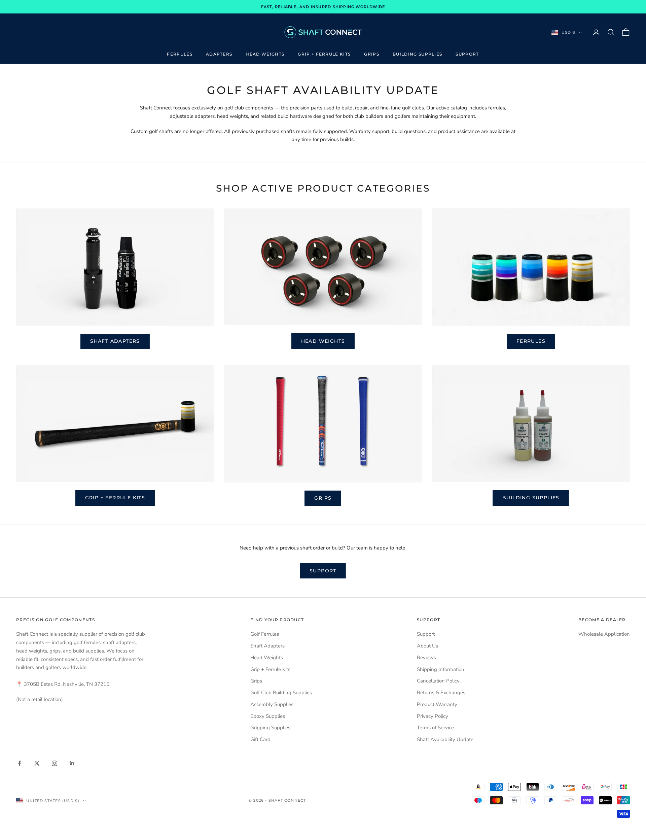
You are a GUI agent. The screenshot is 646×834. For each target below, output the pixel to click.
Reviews (426, 657)
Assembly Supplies (271, 704)
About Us (427, 645)
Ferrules (179, 54)
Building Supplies (417, 54)
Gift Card (260, 739)
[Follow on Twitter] (37, 763)
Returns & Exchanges (441, 692)
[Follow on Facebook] (19, 763)
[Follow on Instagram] (54, 763)
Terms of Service (435, 727)
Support (467, 54)
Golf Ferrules (264, 634)
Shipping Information (440, 669)
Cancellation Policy (438, 680)
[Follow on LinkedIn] (72, 763)
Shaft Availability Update (445, 739)
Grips (371, 54)
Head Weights (265, 54)
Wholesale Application (604, 634)
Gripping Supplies (270, 727)
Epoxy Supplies (267, 716)
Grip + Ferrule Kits (324, 54)
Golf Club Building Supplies (281, 692)
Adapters (219, 54)
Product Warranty (437, 704)
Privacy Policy (432, 716)
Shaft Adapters (115, 341)
